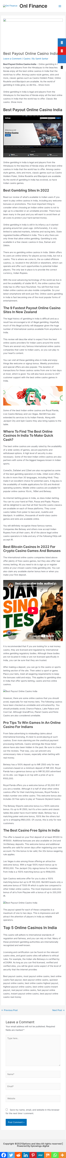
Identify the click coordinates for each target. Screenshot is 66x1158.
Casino (26, 58)
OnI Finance (33, 6)
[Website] (33, 1099)
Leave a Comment (12, 58)
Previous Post (9, 1010)
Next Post (58, 1010)
